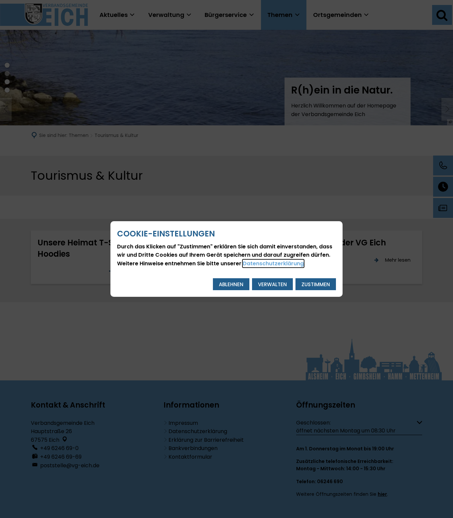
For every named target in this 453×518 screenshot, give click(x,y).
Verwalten (272, 284)
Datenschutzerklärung (273, 263)
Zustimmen (315, 284)
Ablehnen (231, 284)
